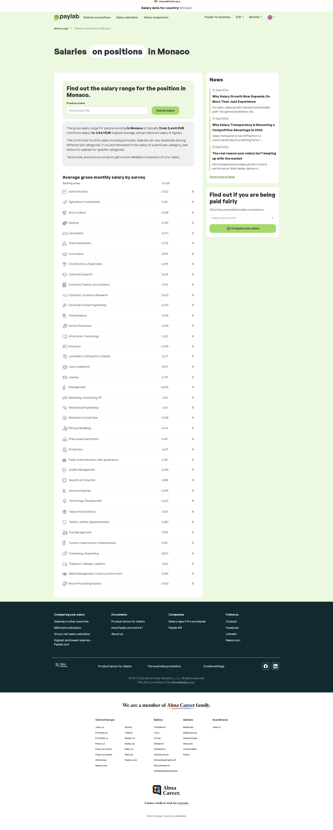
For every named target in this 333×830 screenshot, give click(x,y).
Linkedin (231, 634)
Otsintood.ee (161, 754)
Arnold (128, 727)
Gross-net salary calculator (72, 634)
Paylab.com (131, 760)
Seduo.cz (130, 738)
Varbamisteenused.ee (165, 770)
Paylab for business (217, 17)
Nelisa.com (101, 765)
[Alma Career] (166, 790)
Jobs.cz (99, 727)
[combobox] (105, 110)
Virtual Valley (190, 749)
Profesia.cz (101, 738)
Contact (231, 621)
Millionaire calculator (68, 627)
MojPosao (188, 727)
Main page (61, 28)
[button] (271, 17)
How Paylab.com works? (127, 627)
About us (117, 634)
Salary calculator (127, 17)
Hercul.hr (188, 743)
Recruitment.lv (162, 765)
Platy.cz (129, 749)
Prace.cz (100, 743)
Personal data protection (164, 666)
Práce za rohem (103, 754)
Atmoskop (100, 760)
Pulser (186, 754)
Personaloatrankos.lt (165, 760)
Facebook (232, 627)
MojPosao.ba (190, 732)
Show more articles (222, 177)
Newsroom (233, 640)
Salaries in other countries (71, 621)
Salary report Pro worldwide (187, 621)
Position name (76, 103)
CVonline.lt (160, 727)
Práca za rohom (103, 749)
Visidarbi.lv (160, 749)
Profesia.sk (101, 732)
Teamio (129, 732)
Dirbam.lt (159, 743)
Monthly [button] (254, 17)
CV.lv (157, 732)
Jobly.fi (216, 727)
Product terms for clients (128, 621)
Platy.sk (129, 754)
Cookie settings (213, 666)
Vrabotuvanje (190, 738)
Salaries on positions (97, 17)
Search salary (165, 110)
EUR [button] (239, 17)
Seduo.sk (130, 743)
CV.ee (157, 738)
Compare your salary (244, 228)
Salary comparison (156, 17)
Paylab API (175, 627)
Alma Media (179, 682)
